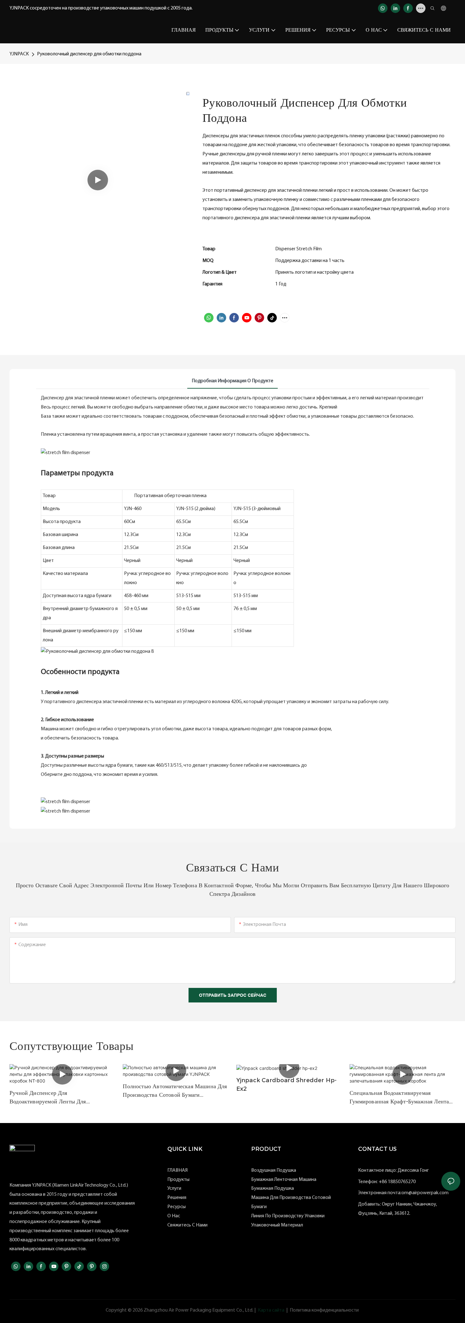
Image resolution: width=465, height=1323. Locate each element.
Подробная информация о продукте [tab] (232, 381)
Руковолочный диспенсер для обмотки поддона (89, 54)
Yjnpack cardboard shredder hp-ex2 (286, 1084)
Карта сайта (271, 1310)
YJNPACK (19, 54)
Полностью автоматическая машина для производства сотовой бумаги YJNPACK (175, 1091)
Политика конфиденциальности (324, 1310)
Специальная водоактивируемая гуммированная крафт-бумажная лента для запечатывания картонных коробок (400, 1097)
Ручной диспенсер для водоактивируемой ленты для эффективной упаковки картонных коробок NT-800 (54, 1097)
